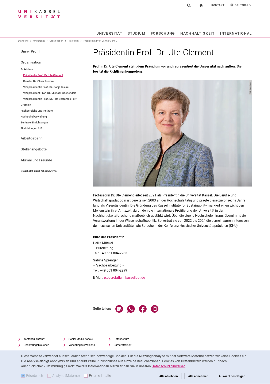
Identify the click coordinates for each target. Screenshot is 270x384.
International (236, 33)
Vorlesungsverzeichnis (82, 344)
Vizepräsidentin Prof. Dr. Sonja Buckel (46, 87)
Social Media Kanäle (81, 339)
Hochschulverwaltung (34, 116)
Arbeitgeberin (31, 138)
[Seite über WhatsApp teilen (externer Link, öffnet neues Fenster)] (131, 312)
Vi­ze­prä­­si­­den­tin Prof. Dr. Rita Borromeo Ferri (50, 98)
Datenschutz (121, 339)
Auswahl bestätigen (232, 376)
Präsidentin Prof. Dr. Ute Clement (43, 75)
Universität (109, 33)
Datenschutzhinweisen (168, 366)
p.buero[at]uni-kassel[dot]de (124, 278)
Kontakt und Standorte (39, 171)
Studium (137, 33)
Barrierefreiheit (122, 344)
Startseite (23, 40)
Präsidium (73, 40)
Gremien (26, 104)
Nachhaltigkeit (197, 33)
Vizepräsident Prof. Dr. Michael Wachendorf (49, 93)
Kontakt (218, 5)
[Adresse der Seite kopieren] (154, 312)
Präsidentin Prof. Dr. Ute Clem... (100, 40)
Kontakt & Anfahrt (34, 339)
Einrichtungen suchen (36, 344)
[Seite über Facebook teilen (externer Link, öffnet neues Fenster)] (143, 312)
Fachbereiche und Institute (37, 110)
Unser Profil (30, 51)
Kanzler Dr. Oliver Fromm (38, 81)
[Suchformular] (189, 5)
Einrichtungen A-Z (31, 128)
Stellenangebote (34, 149)
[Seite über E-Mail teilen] (119, 312)
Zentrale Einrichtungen (34, 122)
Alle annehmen (198, 376)
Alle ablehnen (168, 376)
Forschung (163, 33)
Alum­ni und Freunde (36, 160)
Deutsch (243, 5)
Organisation (56, 40)
